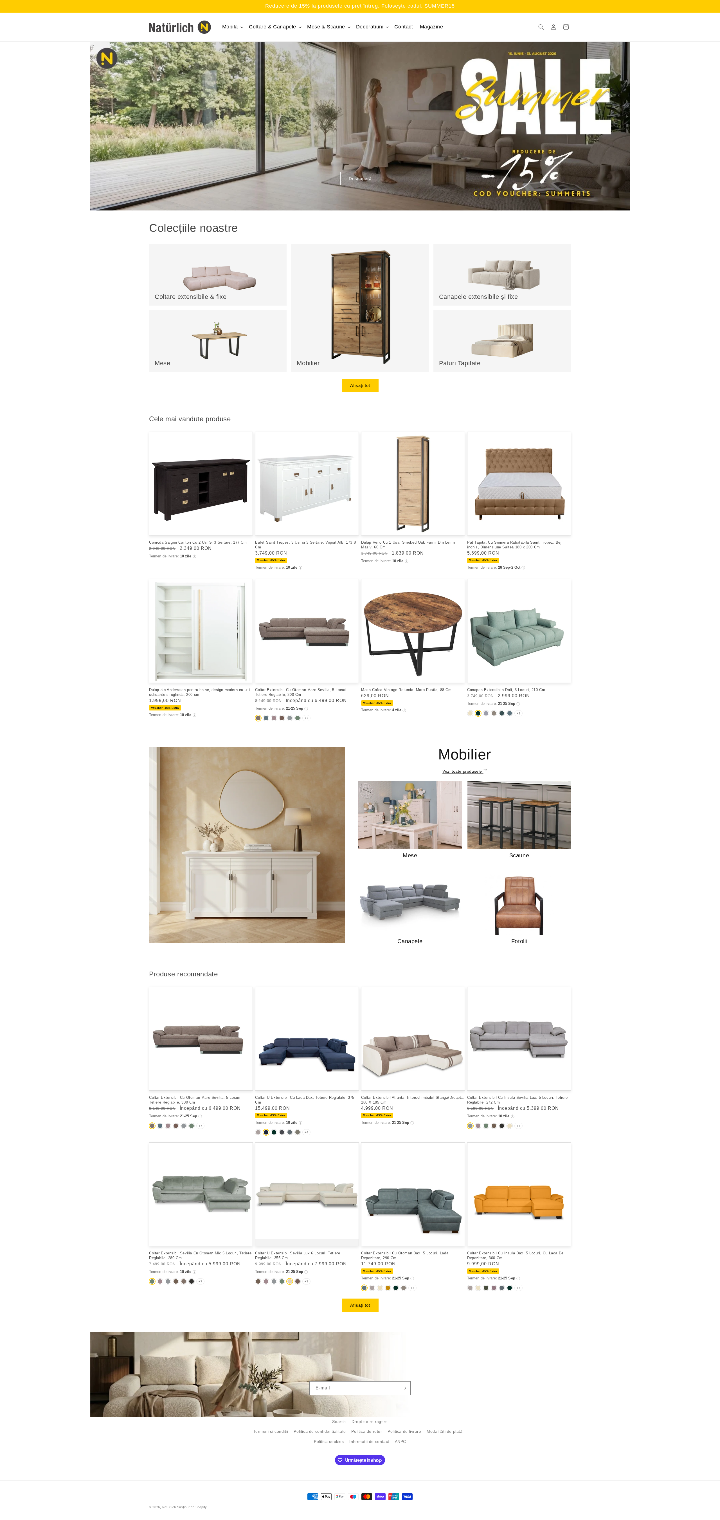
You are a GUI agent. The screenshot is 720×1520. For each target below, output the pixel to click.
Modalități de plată (444, 1431)
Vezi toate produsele (462, 771)
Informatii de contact (369, 1441)
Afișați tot (360, 385)
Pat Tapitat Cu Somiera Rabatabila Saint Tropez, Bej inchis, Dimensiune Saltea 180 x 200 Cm (514, 544)
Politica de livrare (404, 1431)
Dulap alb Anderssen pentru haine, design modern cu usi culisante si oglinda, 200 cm (199, 692)
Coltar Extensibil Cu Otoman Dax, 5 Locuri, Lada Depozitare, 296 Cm (404, 1255)
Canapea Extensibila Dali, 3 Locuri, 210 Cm (506, 690)
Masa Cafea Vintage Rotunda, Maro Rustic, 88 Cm (406, 690)
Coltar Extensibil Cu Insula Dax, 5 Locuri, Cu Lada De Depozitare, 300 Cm (515, 1255)
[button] (232, 26)
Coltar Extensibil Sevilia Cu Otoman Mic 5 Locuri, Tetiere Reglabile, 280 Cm (200, 1255)
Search (339, 1421)
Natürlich (169, 1507)
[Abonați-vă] (404, 1388)
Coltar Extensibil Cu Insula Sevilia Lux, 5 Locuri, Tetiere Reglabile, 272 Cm (517, 1099)
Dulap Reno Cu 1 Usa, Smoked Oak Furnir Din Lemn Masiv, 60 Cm (408, 544)
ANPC (400, 1441)
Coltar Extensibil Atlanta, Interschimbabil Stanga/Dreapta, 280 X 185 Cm (413, 1099)
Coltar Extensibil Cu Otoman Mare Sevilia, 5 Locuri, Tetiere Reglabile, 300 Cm (301, 692)
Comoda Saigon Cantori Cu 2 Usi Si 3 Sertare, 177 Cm (198, 542)
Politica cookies (329, 1441)
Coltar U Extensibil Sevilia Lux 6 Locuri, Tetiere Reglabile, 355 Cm (297, 1255)
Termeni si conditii (270, 1431)
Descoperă (360, 178)
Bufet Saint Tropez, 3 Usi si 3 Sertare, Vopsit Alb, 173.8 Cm (305, 544)
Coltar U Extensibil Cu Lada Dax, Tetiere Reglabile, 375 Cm (304, 1099)
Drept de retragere (370, 1421)
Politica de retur (366, 1431)
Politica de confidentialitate (320, 1431)
